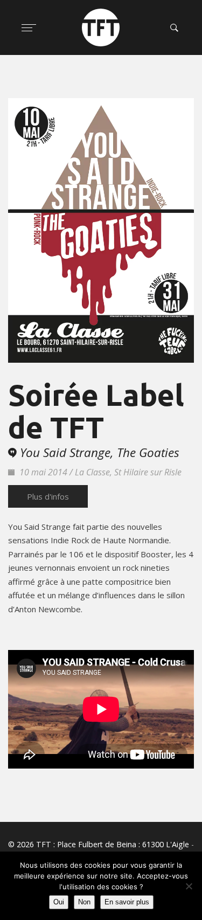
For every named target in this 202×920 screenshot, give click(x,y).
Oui (58, 902)
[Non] (188, 886)
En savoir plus (127, 902)
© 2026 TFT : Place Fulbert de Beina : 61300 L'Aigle (98, 844)
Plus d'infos (48, 496)
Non (84, 902)
